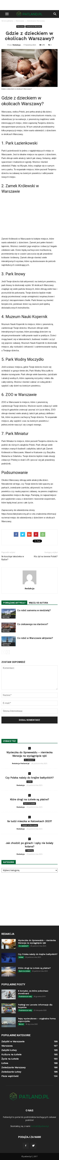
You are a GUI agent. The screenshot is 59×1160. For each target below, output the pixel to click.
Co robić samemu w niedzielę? (34, 610)
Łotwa (29, 782)
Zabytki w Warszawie (29, 825)
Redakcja (17, 45)
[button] (55, 14)
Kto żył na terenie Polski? (46, 556)
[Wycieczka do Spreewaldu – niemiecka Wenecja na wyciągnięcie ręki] (8, 944)
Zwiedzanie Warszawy (33, 26)
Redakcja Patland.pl (20, 763)
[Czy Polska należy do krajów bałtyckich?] (8, 958)
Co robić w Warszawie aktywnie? (35, 638)
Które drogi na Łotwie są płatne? (29, 799)
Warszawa (20, 26)
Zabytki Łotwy (9, 1050)
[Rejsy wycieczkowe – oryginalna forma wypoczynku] (8, 1022)
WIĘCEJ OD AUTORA (38, 603)
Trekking (29, 851)
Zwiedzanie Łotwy (11, 1071)
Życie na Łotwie (29, 803)
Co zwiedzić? (29, 760)
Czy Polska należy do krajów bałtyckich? (29, 777)
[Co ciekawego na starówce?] (8, 628)
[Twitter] (33, 1146)
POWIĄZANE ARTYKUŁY (14, 603)
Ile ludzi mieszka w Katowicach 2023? (29, 821)
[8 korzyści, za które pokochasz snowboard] (8, 994)
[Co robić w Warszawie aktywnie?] (8, 641)
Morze (21, 1024)
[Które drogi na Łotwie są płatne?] (8, 972)
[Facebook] (25, 1146)
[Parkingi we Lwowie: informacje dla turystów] (8, 1008)
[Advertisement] (29, 5)
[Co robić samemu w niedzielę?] (8, 614)
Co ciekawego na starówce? (32, 624)
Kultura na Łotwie (11, 1054)
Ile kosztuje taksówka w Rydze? (12, 558)
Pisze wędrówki (9, 1076)
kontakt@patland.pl (40, 1126)
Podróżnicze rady (25, 996)
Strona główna (7, 21)
